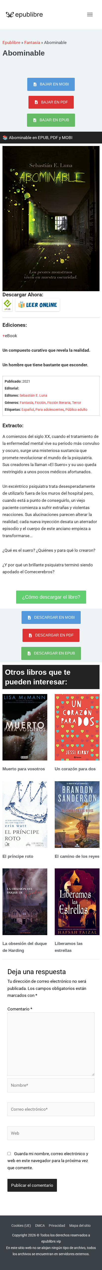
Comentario (19, 1008)
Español (28, 410)
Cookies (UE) (21, 1226)
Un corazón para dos (75, 768)
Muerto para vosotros (23, 768)
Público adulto (76, 410)
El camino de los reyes (77, 856)
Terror (76, 403)
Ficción (40, 403)
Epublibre (11, 42)
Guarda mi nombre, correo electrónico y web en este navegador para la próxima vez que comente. (47, 1160)
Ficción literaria (59, 403)
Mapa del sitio (80, 1226)
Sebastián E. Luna (33, 395)
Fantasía (32, 42)
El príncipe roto (17, 856)
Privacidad (57, 1226)
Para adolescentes (49, 410)
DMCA (40, 1226)
